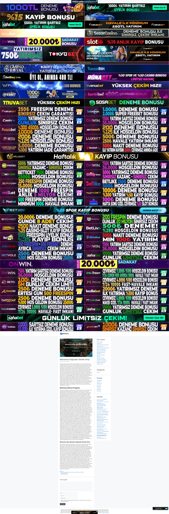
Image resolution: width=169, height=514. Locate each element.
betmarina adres (100, 400)
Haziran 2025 (99, 383)
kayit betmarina (81, 472)
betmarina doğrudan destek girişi (74, 472)
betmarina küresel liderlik (105, 412)
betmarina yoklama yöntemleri (100, 427)
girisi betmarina (100, 432)
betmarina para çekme (101, 417)
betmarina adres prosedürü (100, 401)
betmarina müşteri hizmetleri (102, 414)
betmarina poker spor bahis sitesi (100, 418)
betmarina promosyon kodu (102, 419)
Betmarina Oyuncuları (100, 357)
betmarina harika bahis (99, 411)
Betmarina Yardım (100, 363)
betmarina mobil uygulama (104, 413)
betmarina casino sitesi (101, 405)
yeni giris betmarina (101, 438)
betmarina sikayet (100, 420)
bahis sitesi (101, 399)
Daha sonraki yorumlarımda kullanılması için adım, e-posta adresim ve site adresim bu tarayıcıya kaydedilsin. (76, 501)
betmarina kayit (105, 411)
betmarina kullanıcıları (99, 412)
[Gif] (84, 156)
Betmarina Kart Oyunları (101, 362)
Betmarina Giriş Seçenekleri (102, 360)
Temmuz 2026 (99, 380)
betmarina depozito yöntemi (100, 406)
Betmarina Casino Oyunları (101, 350)
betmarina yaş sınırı (103, 425)
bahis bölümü (98, 399)
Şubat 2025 (99, 386)
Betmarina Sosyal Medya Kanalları (103, 347)
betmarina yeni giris (101, 426)
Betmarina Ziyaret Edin (101, 354)
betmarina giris (100, 408)
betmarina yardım (99, 425)
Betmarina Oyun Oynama (101, 359)
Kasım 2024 (99, 390)
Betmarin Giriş (99, 343)
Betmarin (62, 471)
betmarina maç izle (99, 413)
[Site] (42, 111)
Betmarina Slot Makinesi (101, 349)
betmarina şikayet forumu (100, 431)
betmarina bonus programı (65, 472)
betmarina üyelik (100, 429)
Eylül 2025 (98, 381)
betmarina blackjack (101, 403)
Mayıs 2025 (99, 384)
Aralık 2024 (99, 389)
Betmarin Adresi (100, 341)
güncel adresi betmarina (101, 433)
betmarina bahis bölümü (106, 401)
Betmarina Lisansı (100, 346)
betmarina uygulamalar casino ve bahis (101, 424)
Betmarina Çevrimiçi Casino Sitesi (103, 344)
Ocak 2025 (99, 387)
